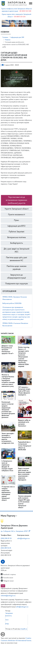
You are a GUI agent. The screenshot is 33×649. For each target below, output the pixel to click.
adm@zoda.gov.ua (23, 538)
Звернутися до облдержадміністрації (16, 276)
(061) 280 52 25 (6, 548)
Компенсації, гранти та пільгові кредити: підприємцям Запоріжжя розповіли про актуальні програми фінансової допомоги (8, 409)
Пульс (16, 220)
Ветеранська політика (16, 237)
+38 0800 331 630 (19, 17)
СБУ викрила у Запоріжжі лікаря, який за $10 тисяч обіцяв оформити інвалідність (24, 391)
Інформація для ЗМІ (17, 37)
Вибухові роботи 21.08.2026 (11, 303)
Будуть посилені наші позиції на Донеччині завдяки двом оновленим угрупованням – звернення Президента (24, 474)
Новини (7, 40)
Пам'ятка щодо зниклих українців (16, 267)
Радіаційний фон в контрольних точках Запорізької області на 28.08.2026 (24, 446)
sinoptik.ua (23, 629)
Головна (5, 37)
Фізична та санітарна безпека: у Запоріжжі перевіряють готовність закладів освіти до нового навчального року (8, 380)
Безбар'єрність (16, 243)
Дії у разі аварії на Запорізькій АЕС (16, 250)
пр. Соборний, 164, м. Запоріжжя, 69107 (14, 531)
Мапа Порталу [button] (8, 516)
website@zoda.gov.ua (8, 595)
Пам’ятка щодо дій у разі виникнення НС (16, 259)
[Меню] (30, 3)
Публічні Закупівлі (16, 232)
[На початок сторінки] (16, 645)
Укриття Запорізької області (17, 209)
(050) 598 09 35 (6, 538)
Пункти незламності (16, 215)
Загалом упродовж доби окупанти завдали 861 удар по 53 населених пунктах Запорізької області (24, 501)
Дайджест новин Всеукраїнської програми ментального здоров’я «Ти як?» (8, 349)
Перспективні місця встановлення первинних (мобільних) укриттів (16, 200)
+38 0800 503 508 (25, 11)
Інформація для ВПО (16, 226)
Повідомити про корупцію (16, 284)
